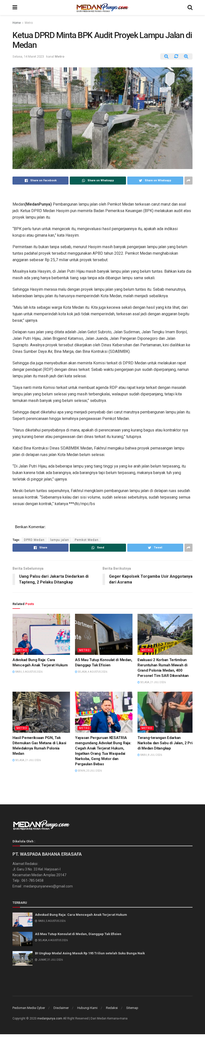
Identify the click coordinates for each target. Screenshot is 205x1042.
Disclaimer (61, 1008)
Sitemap (132, 1008)
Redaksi (112, 1008)
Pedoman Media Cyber (28, 1008)
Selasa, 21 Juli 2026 (153, 682)
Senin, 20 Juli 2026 (89, 770)
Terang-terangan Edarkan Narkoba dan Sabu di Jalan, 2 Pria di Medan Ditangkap (166, 743)
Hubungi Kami (87, 1008)
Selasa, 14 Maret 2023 (28, 56)
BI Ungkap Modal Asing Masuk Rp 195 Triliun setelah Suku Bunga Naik (90, 953)
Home (16, 23)
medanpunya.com (49, 1018)
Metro (29, 23)
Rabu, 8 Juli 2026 (151, 755)
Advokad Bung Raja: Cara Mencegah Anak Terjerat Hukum (81, 915)
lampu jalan (59, 540)
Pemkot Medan (86, 540)
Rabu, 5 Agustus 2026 (28, 671)
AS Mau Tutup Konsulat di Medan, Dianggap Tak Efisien (78, 934)
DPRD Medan (34, 540)
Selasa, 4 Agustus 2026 (92, 671)
